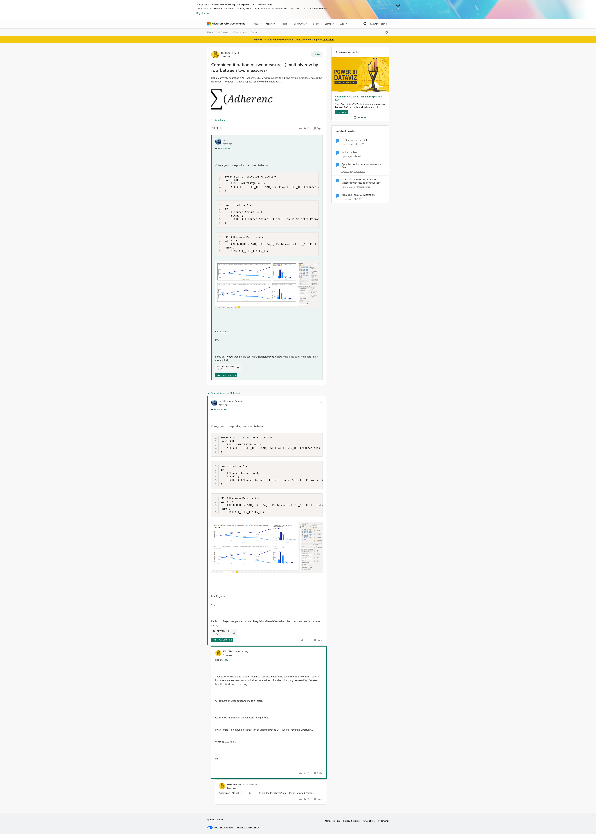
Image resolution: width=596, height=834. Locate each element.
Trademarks (383, 820)
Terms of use (369, 820)
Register (374, 23)
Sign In (384, 23)
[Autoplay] (354, 117)
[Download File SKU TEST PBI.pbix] (238, 368)
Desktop (254, 32)
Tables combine (349, 152)
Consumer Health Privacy (248, 827)
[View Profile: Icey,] (218, 142)
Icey (225, 140)
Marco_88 (359, 144)
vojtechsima (359, 171)
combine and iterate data (354, 139)
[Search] (365, 24)
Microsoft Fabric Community (218, 32)
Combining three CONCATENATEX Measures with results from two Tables (362, 181)
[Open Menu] (386, 32)
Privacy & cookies (351, 820)
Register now (203, 13)
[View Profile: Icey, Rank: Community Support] (214, 403)
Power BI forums (240, 32)
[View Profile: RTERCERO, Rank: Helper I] (215, 54)
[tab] (358, 117)
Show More (219, 119)
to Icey (245, 651)
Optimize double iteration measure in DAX (361, 166)
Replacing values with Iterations (358, 194)
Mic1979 (358, 198)
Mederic (357, 156)
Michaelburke (363, 186)
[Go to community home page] (226, 23)
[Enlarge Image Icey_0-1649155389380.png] (267, 284)
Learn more (328, 39)
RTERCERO (226, 52)
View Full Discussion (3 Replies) (225, 392)
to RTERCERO (252, 784)
